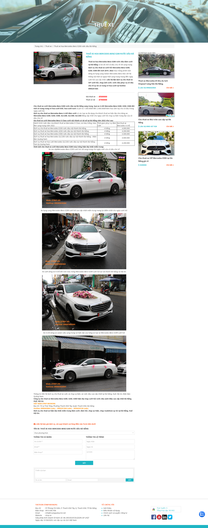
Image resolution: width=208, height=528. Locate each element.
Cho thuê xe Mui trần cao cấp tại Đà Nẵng (154, 121)
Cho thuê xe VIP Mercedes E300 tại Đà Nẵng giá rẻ (155, 159)
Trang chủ (39, 46)
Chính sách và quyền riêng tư (115, 513)
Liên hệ (106, 515)
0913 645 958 (50, 510)
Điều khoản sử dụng (111, 510)
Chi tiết (169, 88)
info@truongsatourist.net (55, 513)
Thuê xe (48, 46)
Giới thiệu (107, 508)
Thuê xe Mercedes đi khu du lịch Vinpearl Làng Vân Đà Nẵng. (153, 82)
